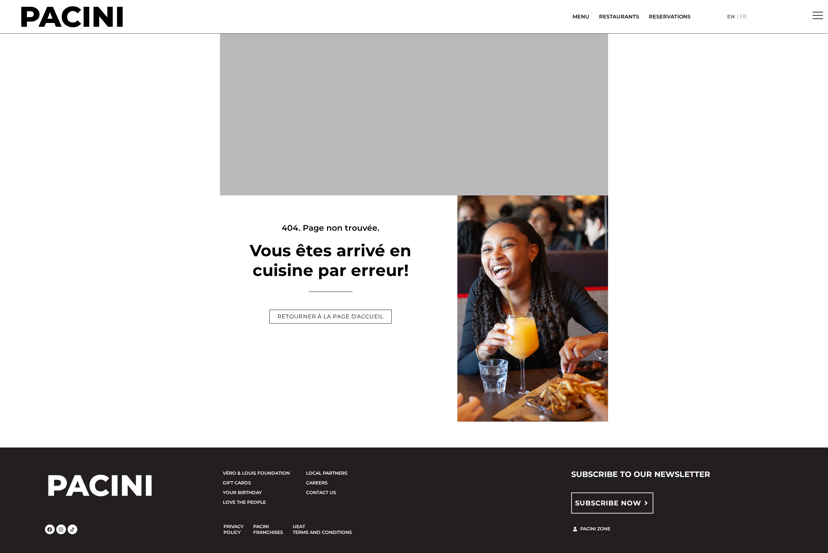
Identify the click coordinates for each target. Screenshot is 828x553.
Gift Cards (237, 483)
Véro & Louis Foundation (256, 473)
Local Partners (326, 473)
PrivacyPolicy (233, 529)
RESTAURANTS (619, 17)
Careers (317, 483)
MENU (580, 17)
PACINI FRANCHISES (268, 529)
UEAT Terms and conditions (322, 529)
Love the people (244, 502)
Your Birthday (242, 492)
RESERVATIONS (670, 17)
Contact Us (321, 492)
